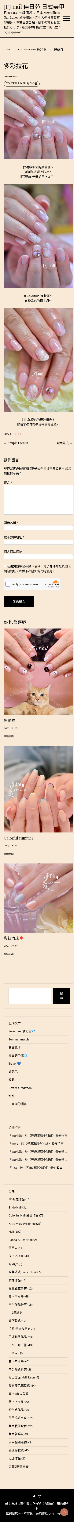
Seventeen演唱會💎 (22, 1031)
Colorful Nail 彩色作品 (32, 49)
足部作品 (15, 1458)
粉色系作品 (16, 1410)
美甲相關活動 (18, 1442)
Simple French (18, 443)
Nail (11, 1231)
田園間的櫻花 (18, 1104)
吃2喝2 (13, 1264)
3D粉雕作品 (17, 1199)
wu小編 (17, 1135)
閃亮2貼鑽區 (17, 1466)
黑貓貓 (9, 720)
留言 (8, 483)
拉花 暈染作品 (18, 1329)
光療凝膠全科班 (41, 1135)
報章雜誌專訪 (18, 1288)
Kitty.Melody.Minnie (22, 1223)
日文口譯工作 (18, 1345)
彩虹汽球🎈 (14, 938)
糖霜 (12, 1080)
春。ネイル (16, 1361)
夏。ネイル (16, 1296)
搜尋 (61, 996)
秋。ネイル (16, 1401)
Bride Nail (15, 1207)
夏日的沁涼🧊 (18, 1055)
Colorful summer (18, 837)
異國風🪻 (15, 1047)
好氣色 (13, 1071)
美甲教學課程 (18, 1426)
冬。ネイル (16, 1256)
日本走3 (14, 1353)
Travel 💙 (15, 1063)
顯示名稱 (11, 523)
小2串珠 (14, 1312)
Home (7, 49)
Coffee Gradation (20, 1088)
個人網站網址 (13, 552)
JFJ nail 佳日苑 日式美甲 (34, 6)
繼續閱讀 (9, 736)
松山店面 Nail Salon (22, 1377)
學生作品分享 (18, 1304)
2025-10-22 (10, 727)
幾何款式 (15, 1320)
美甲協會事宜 (18, 1418)
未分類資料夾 (18, 1369)
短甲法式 (63, 443)
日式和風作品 (18, 1337)
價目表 (13, 1248)
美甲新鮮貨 (16, 1434)
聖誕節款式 (16, 1450)
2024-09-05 (10, 945)
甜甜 (12, 1096)
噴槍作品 (15, 1280)
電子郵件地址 (14, 537)
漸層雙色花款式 (19, 1385)
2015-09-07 (10, 76)
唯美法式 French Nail (23, 1272)
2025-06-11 (10, 845)
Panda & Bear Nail (21, 1239)
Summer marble (19, 1039)
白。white (15, 1393)
